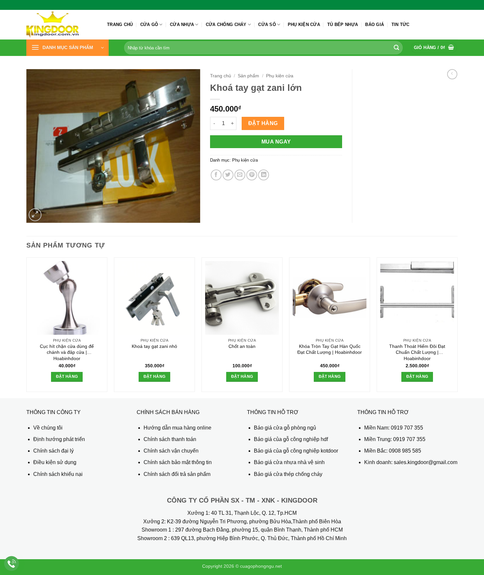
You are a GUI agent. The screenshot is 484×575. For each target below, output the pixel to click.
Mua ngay (276, 141)
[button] (67, 47)
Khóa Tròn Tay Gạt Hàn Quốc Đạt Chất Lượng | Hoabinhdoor (329, 349)
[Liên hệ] (11, 563)
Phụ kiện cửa (304, 24)
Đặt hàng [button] (67, 377)
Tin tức (400, 24)
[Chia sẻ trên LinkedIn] (263, 175)
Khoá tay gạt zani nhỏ (154, 346)
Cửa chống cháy (226, 24)
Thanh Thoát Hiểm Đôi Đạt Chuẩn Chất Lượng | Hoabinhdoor (417, 352)
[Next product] (452, 74)
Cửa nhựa (182, 24)
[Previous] (27, 327)
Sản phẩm (248, 75)
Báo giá (374, 24)
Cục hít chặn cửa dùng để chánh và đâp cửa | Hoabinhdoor (67, 352)
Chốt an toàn (242, 346)
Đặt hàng (263, 123)
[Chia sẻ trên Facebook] (216, 175)
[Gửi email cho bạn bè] (239, 175)
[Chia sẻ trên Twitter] (228, 175)
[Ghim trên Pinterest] (251, 175)
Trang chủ (120, 24)
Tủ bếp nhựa (342, 24)
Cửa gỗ (149, 24)
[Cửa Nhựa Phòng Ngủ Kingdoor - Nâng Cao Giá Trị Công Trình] (61, 24)
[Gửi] (396, 47)
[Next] (457, 327)
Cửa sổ (267, 24)
